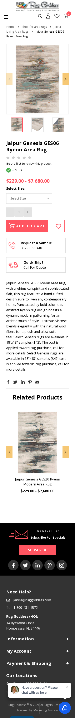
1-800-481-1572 (25, 607)
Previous (9, 452)
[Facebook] (8, 382)
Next (65, 79)
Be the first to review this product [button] (28, 163)
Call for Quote (35, 267)
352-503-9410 (31, 248)
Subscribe (37, 550)
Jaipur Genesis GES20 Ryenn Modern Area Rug (37, 481)
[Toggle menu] (4, 17)
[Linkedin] (23, 382)
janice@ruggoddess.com (32, 600)
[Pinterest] (30, 382)
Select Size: (15, 188)
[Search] (40, 16)
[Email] (37, 382)
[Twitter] (15, 382)
